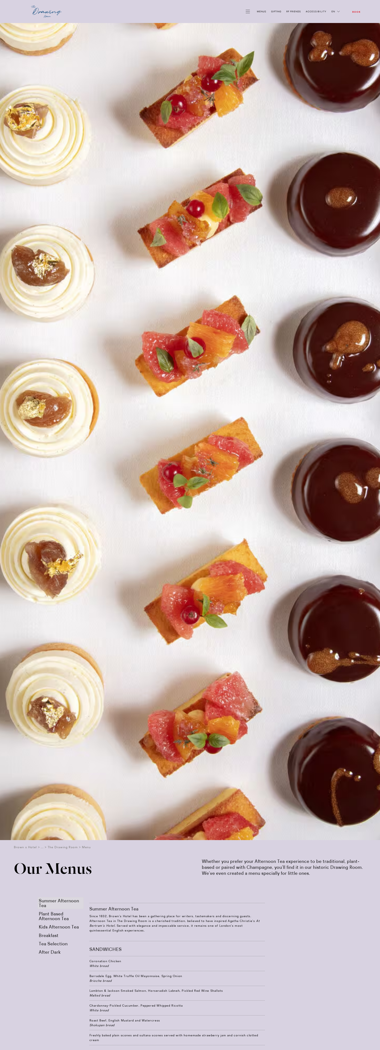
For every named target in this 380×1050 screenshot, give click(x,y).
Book (356, 12)
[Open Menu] (249, 11)
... (42, 847)
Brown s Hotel (25, 847)
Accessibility (316, 11)
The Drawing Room (63, 847)
